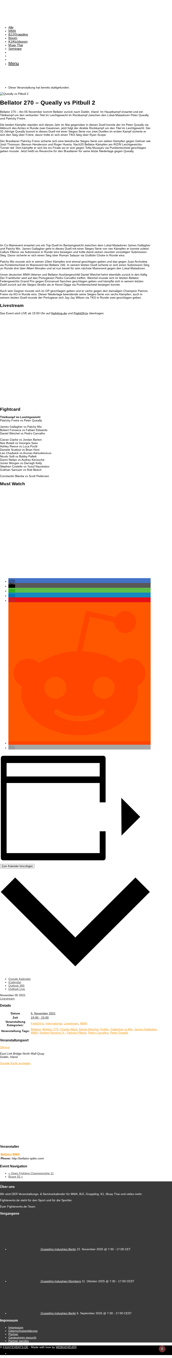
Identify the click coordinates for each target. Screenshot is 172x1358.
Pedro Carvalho (98, 1032)
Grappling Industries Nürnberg (61, 1281)
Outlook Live (16, 989)
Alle (10, 27)
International (54, 1023)
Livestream (7, 998)
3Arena (5, 1047)
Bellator (36, 1029)
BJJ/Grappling (18, 34)
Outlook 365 (16, 985)
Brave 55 (15, 1176)
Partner (13, 1334)
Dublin (104, 1029)
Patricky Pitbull (76, 1032)
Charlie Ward (68, 1029)
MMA (12, 31)
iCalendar (14, 982)
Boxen (12, 38)
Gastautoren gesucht (22, 1337)
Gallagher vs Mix (121, 1029)
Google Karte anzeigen (15, 1063)
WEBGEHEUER (66, 1347)
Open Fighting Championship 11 (31, 1173)
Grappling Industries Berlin (58, 1249)
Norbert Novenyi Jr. (52, 1032)
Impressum (15, 1327)
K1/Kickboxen (17, 41)
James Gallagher (145, 1029)
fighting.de (59, 313)
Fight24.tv (81, 313)
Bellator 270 (50, 1029)
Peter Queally (119, 1032)
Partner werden (18, 1341)
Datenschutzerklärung (23, 1330)
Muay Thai (15, 45)
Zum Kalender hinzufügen (17, 866)
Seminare (15, 48)
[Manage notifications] (162, 1348)
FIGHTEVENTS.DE (15, 1347)
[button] (11, 581)
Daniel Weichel (89, 1029)
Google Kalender (19, 979)
